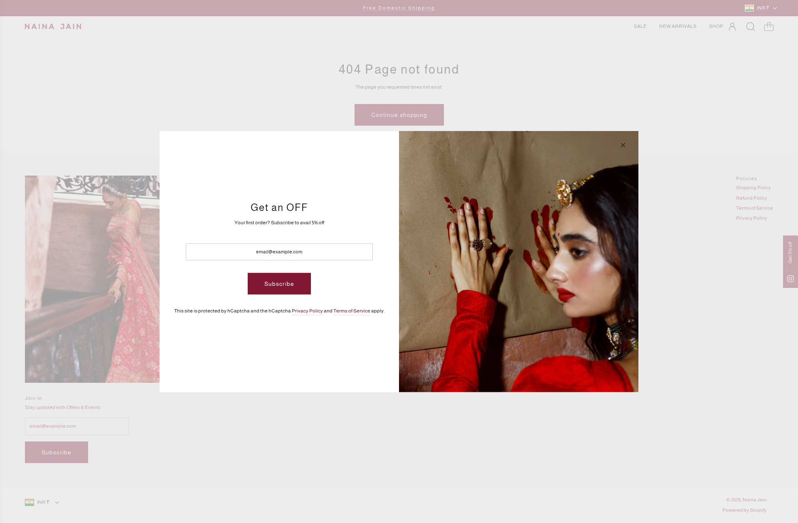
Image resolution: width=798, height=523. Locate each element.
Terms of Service (351, 311)
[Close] (623, 145)
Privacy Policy (307, 311)
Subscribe (279, 283)
